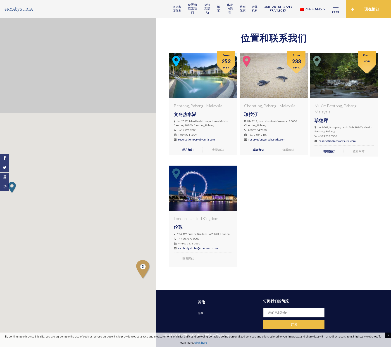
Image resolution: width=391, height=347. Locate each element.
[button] (11, 187)
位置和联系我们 (192, 8)
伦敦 (178, 227)
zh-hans (313, 9)
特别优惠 (243, 8)
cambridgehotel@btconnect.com (198, 248)
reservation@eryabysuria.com (196, 139)
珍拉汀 (251, 114)
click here (200, 342)
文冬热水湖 (185, 114)
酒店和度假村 (177, 8)
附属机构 (254, 8)
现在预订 (188, 150)
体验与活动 (230, 8)
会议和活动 (207, 8)
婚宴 (218, 8)
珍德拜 (321, 120)
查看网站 (218, 150)
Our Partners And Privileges (278, 8)
